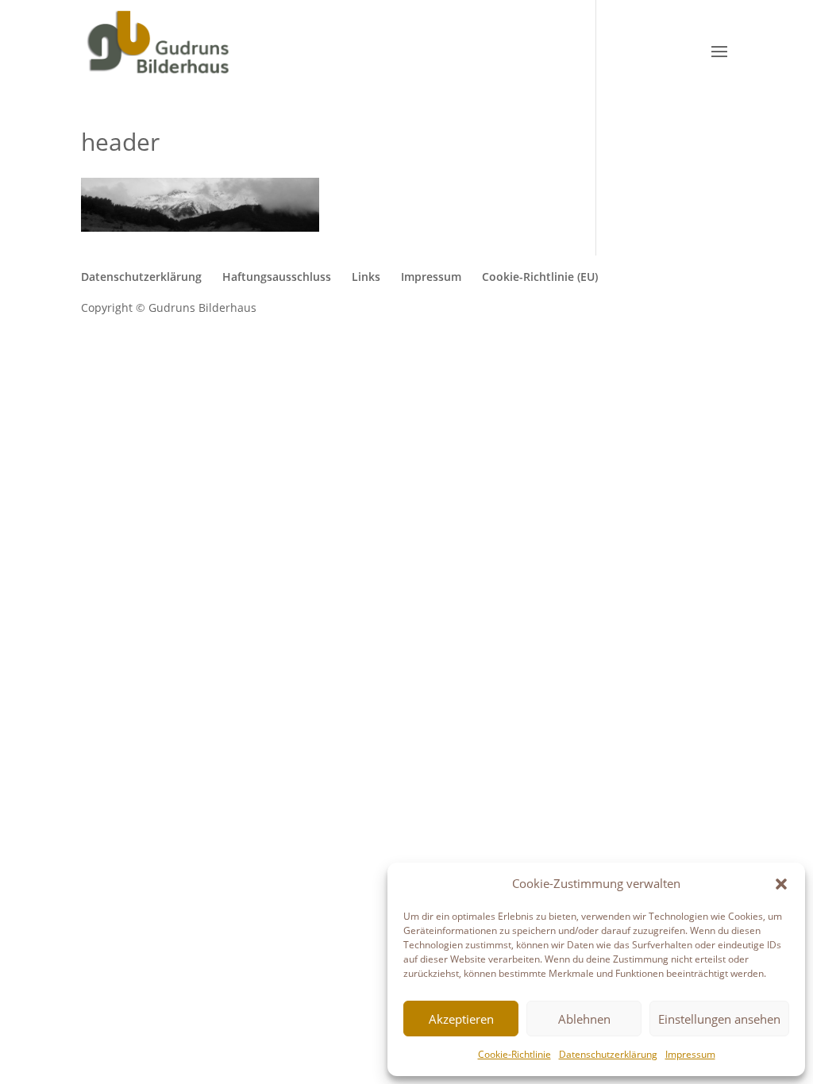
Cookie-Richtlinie (514, 1054)
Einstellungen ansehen (719, 1019)
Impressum (690, 1054)
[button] (781, 884)
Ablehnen (584, 1019)
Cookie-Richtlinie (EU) (540, 276)
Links (366, 276)
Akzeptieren (461, 1019)
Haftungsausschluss (276, 276)
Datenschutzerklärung (608, 1054)
